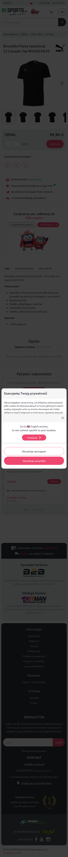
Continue (32, 437)
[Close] (62, 417)
